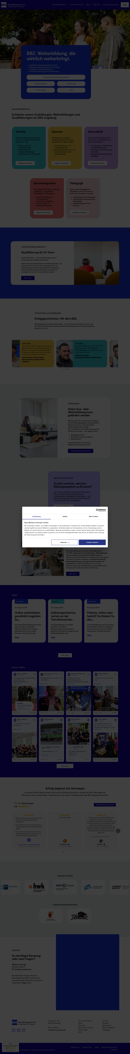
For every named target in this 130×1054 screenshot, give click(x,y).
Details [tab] (65, 516)
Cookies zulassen (92, 542)
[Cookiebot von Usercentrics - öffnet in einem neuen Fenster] (97, 510)
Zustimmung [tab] (36, 516)
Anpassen (63, 542)
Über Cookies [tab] (93, 516)
